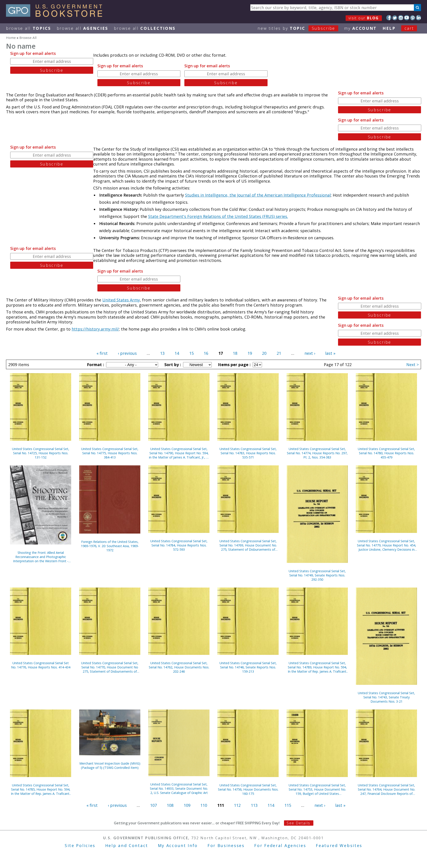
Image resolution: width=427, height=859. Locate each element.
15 (191, 353)
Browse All (28, 28)
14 (177, 353)
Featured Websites (339, 845)
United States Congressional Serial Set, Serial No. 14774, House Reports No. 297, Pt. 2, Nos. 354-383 (317, 453)
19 (250, 353)
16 (206, 353)
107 (153, 805)
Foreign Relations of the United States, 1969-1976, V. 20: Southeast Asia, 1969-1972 (110, 546)
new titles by (296, 28)
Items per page (234, 364)
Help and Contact (126, 845)
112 (237, 805)
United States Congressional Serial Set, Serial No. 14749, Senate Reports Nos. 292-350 (317, 575)
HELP (389, 28)
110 (203, 805)
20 (264, 353)
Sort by (172, 364)
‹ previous (127, 353)
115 (287, 805)
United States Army (121, 300)
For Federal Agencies (280, 845)
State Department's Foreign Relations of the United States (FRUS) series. (218, 216)
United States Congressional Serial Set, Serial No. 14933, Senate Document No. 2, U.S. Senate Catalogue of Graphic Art (179, 788)
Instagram (400, 17)
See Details (298, 823)
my (360, 28)
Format (95, 364)
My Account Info (178, 845)
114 (271, 805)
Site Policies (80, 845)
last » (330, 353)
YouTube (406, 17)
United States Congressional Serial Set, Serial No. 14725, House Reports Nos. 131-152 (40, 453)
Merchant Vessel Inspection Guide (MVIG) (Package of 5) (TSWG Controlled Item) (109, 765)
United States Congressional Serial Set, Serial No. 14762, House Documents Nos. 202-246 (179, 667)
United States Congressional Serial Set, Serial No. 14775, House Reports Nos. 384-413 (109, 453)
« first (102, 353)
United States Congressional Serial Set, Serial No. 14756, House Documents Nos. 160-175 (248, 789)
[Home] (56, 15)
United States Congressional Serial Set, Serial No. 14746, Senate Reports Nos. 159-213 (248, 667)
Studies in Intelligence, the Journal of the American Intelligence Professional (258, 195)
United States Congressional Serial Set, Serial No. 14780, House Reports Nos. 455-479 (386, 453)
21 (279, 353)
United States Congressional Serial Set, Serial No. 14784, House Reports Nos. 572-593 (178, 545)
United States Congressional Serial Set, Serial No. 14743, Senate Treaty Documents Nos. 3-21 (386, 697)
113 (254, 805)
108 (170, 805)
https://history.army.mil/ (95, 329)
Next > (412, 364)
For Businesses (226, 845)
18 (235, 353)
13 (162, 353)
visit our (363, 18)
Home (11, 37)
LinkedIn (418, 17)
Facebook (388, 17)
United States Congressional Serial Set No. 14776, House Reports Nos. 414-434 (40, 665)
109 (187, 805)
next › (309, 353)
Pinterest (412, 17)
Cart (409, 28)
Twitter (394, 17)
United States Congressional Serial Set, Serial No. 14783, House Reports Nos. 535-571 (248, 453)
